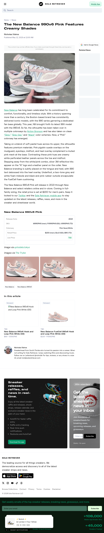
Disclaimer (56, 489)
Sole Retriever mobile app (48, 195)
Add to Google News (91, 45)
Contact (23, 489)
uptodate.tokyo (22, 247)
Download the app (17, 442)
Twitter (22, 195)
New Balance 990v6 (25, 287)
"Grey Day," (17, 135)
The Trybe (20, 252)
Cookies (47, 489)
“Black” (31, 135)
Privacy (31, 489)
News (14, 20)
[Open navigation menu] (5, 4)
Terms (38, 489)
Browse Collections (10, 489)
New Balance (10, 110)
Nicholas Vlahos (11, 34)
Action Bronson (35, 131)
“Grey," (7, 135)
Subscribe (90, 436)
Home (6, 20)
